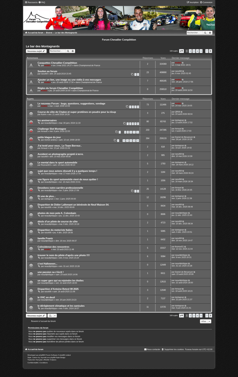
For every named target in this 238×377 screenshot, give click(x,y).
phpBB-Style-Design (57, 357)
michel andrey (50, 140)
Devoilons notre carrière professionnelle (60, 188)
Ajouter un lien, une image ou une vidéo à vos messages (69, 79)
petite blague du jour (49, 137)
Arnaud (44, 131)
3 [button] (193, 51)
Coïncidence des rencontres (53, 247)
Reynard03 (46, 165)
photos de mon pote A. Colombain (57, 213)
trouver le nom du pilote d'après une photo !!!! (64, 255)
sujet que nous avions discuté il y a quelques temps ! (67, 171)
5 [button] (201, 51)
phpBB (41, 355)
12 (137, 132)
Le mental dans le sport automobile (57, 162)
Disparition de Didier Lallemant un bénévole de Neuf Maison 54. (73, 204)
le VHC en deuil (46, 297)
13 (134, 141)
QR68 (177, 112)
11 (134, 132)
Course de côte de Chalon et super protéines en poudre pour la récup (77, 112)
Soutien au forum (47, 71)
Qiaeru (53, 360)
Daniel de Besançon (184, 137)
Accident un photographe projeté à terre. (61, 154)
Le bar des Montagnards (43, 46)
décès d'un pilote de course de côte (58, 221)
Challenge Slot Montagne (52, 129)
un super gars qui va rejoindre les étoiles (61, 280)
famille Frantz (45, 238)
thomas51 (179, 247)
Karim (43, 114)
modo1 (47, 65)
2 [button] (190, 51)
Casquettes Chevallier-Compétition (57, 63)
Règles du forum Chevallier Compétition (60, 88)
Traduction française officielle (38, 360)
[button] (181, 51)
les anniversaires (47, 120)
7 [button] (206, 51)
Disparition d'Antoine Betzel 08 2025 (58, 289)
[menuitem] (41, 2)
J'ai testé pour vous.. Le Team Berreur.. (60, 145)
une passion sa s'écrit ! (51, 272)
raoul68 (44, 74)
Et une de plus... (47, 196)
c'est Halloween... (47, 263)
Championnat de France (89, 65)
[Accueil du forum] (119, 15)
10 (131, 132)
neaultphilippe (50, 123)
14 (137, 141)
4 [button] (197, 51)
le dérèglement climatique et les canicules (61, 306)
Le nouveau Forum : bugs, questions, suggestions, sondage (71, 103)
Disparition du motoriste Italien (55, 230)
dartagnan (179, 120)
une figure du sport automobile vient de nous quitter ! (68, 179)
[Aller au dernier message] (183, 63)
